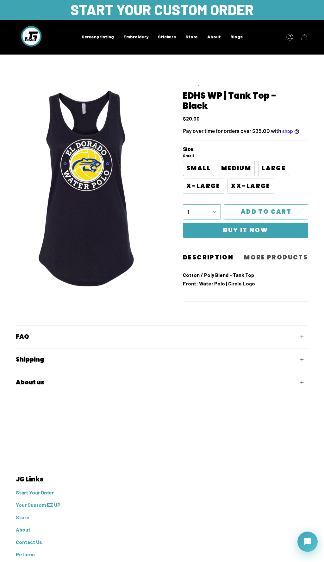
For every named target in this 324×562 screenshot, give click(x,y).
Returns (25, 554)
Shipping (30, 359)
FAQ (22, 336)
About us (30, 382)
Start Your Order (35, 492)
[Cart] (304, 37)
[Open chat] (307, 542)
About (23, 529)
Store (22, 517)
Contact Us (29, 542)
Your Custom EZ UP (38, 505)
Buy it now (245, 230)
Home (189, 85)
